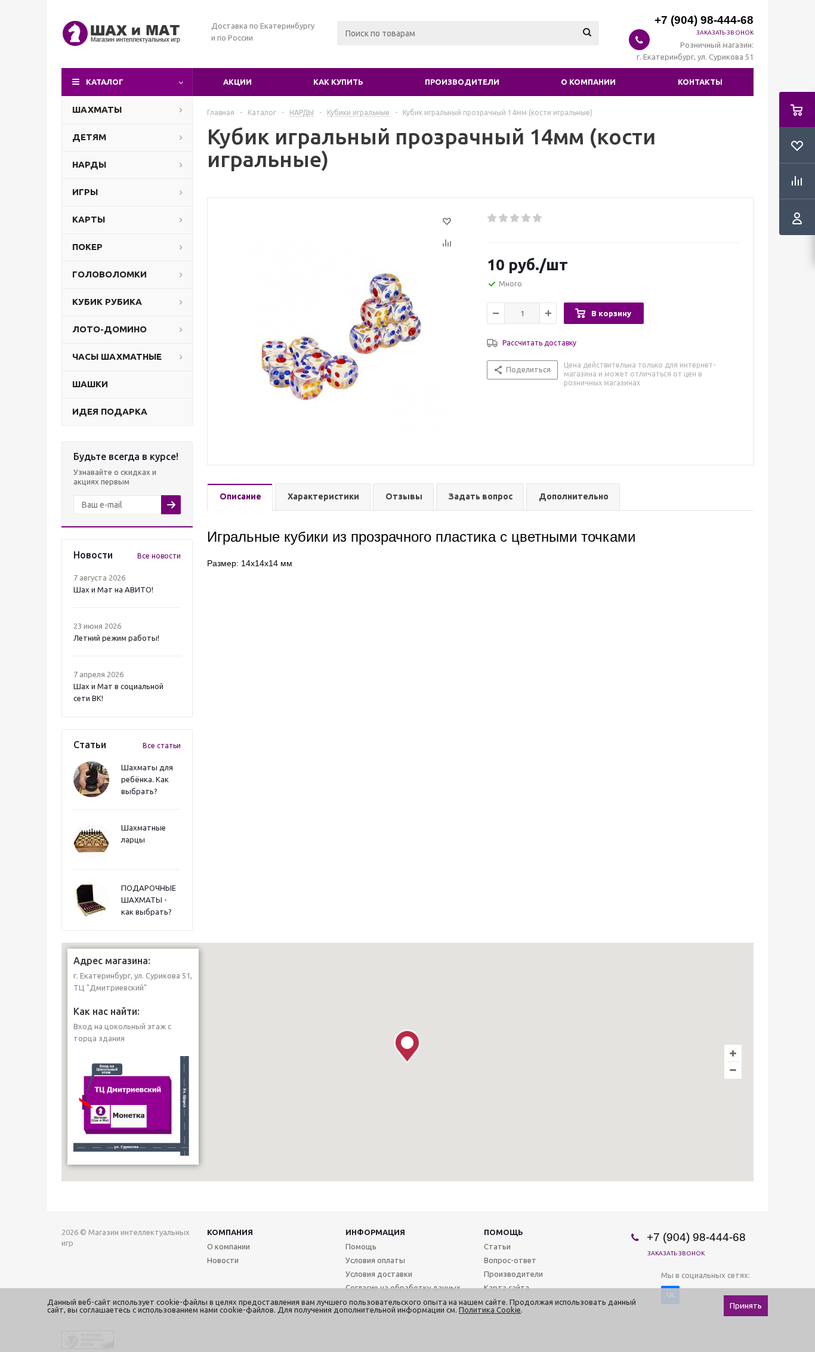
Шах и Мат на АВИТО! (113, 589)
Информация (375, 1232)
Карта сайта (506, 1287)
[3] (515, 218)
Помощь (503, 1232)
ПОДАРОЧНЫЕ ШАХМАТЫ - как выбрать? (148, 900)
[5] (538, 218)
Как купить (338, 82)
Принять (746, 1305)
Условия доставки (378, 1274)
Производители (462, 82)
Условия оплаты (375, 1260)
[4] (526, 218)
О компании (588, 82)
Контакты (700, 82)
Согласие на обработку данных (403, 1287)
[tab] (240, 497)
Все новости (159, 556)
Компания (230, 1232)
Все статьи (162, 745)
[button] (407, 1046)
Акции (237, 82)
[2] (504, 218)
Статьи (497, 1246)
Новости (223, 1260)
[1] (492, 218)
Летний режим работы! (116, 638)
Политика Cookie (490, 1309)
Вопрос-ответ (510, 1260)
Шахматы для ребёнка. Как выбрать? (147, 779)
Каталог (105, 82)
